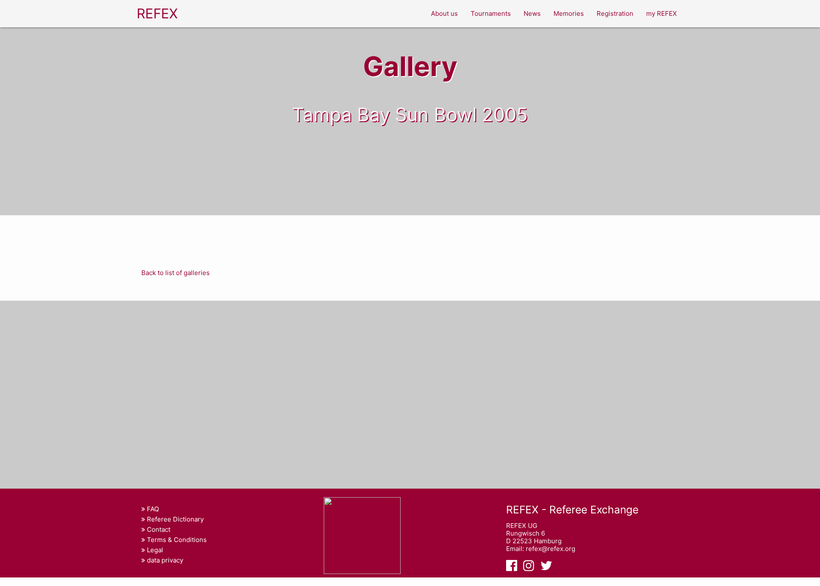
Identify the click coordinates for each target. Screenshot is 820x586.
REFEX (157, 13)
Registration (615, 13)
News (532, 13)
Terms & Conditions (176, 540)
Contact (157, 529)
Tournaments (491, 13)
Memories (569, 13)
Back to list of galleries (175, 273)
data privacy (164, 560)
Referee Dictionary (174, 519)
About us (444, 13)
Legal (154, 550)
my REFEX (661, 13)
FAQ (152, 509)
